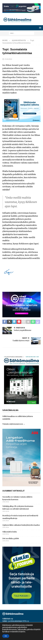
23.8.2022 (8, 59)
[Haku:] (21, 33)
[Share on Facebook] (4, 322)
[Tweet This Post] (9, 322)
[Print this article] (28, 322)
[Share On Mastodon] (37, 322)
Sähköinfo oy (7, 619)
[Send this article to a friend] (23, 322)
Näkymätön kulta (9, 532)
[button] (39, 27)
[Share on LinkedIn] (14, 322)
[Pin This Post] (19, 322)
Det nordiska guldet (10, 538)
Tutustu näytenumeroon (12, 424)
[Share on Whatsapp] (33, 322)
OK (6, 636)
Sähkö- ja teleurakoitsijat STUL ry (15, 621)
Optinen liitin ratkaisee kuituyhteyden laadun (21, 525)
